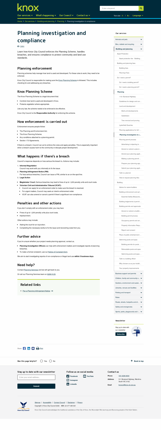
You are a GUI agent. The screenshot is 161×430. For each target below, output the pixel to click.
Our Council (65, 15)
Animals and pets (121, 39)
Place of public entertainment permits (131, 235)
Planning (60, 21)
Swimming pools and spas (128, 240)
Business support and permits (125, 273)
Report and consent (128, 230)
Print (41, 348)
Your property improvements (129, 268)
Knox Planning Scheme (67, 80)
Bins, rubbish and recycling (124, 44)
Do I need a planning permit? (129, 87)
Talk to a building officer (127, 259)
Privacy (79, 402)
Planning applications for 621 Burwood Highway (131, 130)
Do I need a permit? (124, 77)
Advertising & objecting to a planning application (132, 144)
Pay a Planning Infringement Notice (36, 291)
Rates (117, 297)
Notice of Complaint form (57, 252)
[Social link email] (33, 348)
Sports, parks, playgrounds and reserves (128, 311)
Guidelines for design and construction (131, 101)
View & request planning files (129, 178)
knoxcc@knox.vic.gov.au (127, 385)
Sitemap (37, 402)
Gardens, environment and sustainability (128, 283)
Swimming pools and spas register (132, 254)
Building (120, 182)
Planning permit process (127, 139)
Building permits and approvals (130, 206)
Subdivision (125, 116)
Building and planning (45, 21)
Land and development (127, 106)
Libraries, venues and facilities (125, 288)
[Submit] (141, 8)
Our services (23, 15)
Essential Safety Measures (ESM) (132, 197)
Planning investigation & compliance (131, 135)
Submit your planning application (132, 168)
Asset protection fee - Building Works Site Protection (131, 58)
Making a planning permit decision (132, 158)
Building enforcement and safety (130, 192)
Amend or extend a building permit (132, 211)
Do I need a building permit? (129, 82)
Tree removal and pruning (130, 120)
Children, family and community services (128, 278)
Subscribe (121, 334)
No (54, 361)
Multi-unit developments (129, 111)
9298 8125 (51, 274)
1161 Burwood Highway (127, 96)
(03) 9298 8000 (124, 376)
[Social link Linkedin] (28, 348)
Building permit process (129, 216)
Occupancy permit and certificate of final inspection (132, 220)
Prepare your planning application (132, 163)
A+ (128, 15)
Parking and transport (122, 292)
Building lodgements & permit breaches (131, 201)
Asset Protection (122, 54)
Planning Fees (124, 73)
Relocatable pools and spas (131, 249)
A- (123, 15)
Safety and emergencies (123, 307)
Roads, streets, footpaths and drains (128, 302)
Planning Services (31, 270)
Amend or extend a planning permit (132, 149)
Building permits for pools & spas (132, 244)
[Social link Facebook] (24, 348)
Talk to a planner (125, 173)
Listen (22, 46)
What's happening (45, 15)
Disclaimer (71, 402)
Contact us (82, 15)
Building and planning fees (126, 63)
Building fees (123, 68)
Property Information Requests (132, 225)
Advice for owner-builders (128, 187)
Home (19, 21)
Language (137, 15)
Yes (45, 361)
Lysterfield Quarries (126, 125)
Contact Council (59, 402)
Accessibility (47, 402)
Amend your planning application (132, 154)
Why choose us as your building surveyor (131, 263)
